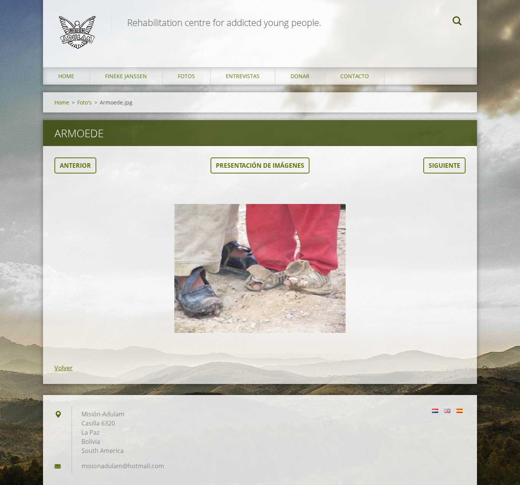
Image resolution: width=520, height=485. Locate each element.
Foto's (84, 102)
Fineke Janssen (126, 76)
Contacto (354, 76)
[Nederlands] (435, 411)
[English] (447, 411)
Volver (63, 368)
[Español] (459, 411)
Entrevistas (243, 76)
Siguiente (444, 165)
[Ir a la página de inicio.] (77, 26)
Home (66, 76)
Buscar (457, 22)
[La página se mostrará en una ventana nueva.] (260, 268)
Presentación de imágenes (260, 165)
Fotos (186, 76)
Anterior (75, 165)
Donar (299, 76)
